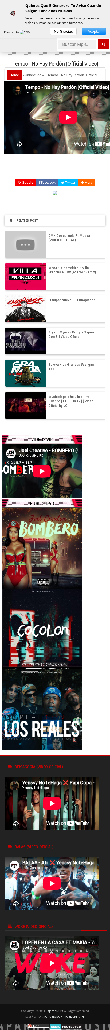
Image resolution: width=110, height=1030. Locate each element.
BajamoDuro (54, 1011)
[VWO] (25, 32)
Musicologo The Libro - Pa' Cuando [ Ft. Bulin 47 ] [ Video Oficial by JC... (70, 401)
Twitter (70, 182)
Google (27, 182)
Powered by (12, 32)
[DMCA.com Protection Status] (66, 1027)
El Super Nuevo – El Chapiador (71, 300)
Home (14, 75)
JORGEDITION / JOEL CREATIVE (64, 1016)
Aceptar (94, 31)
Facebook (48, 182)
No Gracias (63, 31)
